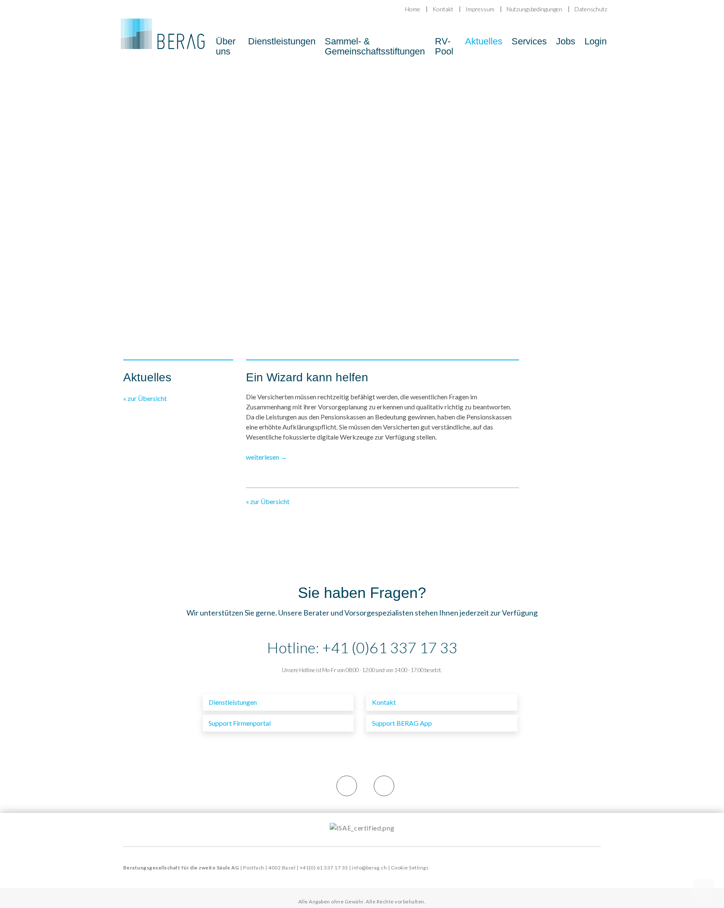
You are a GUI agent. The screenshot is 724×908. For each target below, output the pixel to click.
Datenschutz (590, 9)
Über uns (225, 46)
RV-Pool (444, 46)
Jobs (565, 41)
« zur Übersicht (145, 398)
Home (412, 9)
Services (529, 41)
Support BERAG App (402, 723)
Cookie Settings (410, 867)
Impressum (479, 9)
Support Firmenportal (240, 723)
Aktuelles (483, 41)
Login (595, 41)
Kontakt (442, 9)
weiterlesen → (267, 457)
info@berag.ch (369, 867)
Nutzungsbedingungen (534, 9)
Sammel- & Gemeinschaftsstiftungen (375, 46)
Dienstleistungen (281, 41)
